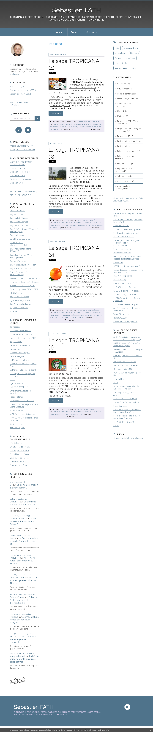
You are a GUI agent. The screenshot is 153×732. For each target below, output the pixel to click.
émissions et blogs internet (82, 87)
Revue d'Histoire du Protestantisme (25, 278)
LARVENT (14, 501)
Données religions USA (123, 369)
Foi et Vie (13, 311)
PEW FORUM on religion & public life (127, 374)
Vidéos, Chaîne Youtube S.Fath (22, 149)
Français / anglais (17, 86)
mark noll (64, 127)
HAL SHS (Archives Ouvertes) (125, 365)
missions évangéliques (78, 225)
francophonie (120, 53)
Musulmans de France (19, 458)
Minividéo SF (122, 116)
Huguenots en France (19, 307)
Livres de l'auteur (124, 111)
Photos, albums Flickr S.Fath (21, 146)
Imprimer (96, 129)
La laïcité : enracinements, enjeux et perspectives (23, 639)
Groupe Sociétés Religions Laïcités (128, 438)
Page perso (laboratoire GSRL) (23, 90)
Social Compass (120, 406)
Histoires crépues (17, 427)
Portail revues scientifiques (124, 361)
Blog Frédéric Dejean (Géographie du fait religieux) (24, 230)
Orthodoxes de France (19, 461)
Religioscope (15, 327)
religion (134, 68)
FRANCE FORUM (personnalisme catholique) (24, 419)
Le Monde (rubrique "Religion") (23, 370)
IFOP (115, 382)
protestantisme (130, 48)
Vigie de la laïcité (16, 383)
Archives (75, 32)
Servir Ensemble (16, 424)
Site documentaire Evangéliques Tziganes (23, 364)
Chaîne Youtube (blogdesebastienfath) (19, 243)
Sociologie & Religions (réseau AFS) (126, 393)
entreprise (54, 129)
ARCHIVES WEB (16, 183)
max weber (72, 127)
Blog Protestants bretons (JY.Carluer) (20, 250)
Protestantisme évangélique (88, 122)
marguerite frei (17, 656)
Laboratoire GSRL (121, 225)
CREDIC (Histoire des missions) (126, 291)
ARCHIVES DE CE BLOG (20, 172)
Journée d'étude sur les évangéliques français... (24, 620)
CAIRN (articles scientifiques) (22, 179)
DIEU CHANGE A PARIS (123, 236)
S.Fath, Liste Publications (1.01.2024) (20, 103)
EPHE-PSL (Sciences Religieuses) (127, 229)
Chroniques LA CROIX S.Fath (22, 400)
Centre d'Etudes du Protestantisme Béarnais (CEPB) (128, 271)
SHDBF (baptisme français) (125, 287)
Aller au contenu (8, 2)
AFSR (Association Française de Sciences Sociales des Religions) (127, 338)
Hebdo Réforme (16, 397)
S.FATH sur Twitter (17, 175)
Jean (12, 538)
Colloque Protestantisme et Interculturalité (24, 600)
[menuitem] (60, 32)
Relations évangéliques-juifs (128, 151)
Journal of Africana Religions (125, 398)
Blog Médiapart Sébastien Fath (23, 264)
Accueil (60, 32)
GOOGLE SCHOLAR (18, 168)
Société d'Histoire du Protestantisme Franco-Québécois (127, 410)
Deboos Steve (17, 597)
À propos (91, 32)
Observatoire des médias (20, 330)
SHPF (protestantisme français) (126, 233)
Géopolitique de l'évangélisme (123, 104)
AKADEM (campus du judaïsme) (23, 414)
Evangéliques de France (20, 446)
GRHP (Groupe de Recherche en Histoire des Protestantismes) (127, 257)
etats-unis (94, 124)
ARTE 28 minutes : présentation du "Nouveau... (23, 561)
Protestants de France (19, 465)
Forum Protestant (17, 410)
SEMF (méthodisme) (122, 249)
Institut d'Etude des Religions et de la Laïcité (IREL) (127, 220)
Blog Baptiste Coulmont (20, 218)
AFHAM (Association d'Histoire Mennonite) (126, 309)
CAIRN (116, 425)
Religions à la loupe (125, 163)
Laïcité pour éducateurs (20, 345)
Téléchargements (124, 176)
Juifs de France (16, 443)
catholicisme (130, 58)
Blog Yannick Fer (17, 214)
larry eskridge (84, 127)
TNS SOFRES (119, 379)
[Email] (28, 130)
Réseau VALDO (120, 317)
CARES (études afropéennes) (125, 321)
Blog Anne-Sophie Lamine (20, 304)
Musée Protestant (17, 210)
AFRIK (12, 379)
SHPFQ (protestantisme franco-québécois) (126, 299)
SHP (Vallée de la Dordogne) (125, 304)
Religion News (16, 341)
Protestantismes (124, 146)
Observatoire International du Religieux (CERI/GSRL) (128, 199)
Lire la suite (14, 74)
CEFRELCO (118, 262)
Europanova (15, 349)
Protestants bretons (122, 252)
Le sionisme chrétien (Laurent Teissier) (23, 521)
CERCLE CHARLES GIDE (20, 239)
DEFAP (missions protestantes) (126, 266)
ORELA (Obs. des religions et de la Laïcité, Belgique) (24, 405)
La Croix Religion (17, 356)
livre (116, 63)
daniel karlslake (56, 318)
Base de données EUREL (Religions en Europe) (128, 350)
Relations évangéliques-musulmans (126, 157)
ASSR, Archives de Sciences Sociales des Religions (126, 344)
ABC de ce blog (123, 83)
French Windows (17, 235)
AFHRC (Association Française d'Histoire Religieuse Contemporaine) (126, 243)
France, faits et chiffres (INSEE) (23, 338)
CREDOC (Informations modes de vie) (127, 356)
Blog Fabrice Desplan (19, 221)
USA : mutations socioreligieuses (123, 187)
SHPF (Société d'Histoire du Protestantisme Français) (127, 417)
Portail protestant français (21, 334)
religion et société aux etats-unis (67, 124)
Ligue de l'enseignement (20, 300)
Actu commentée (124, 88)
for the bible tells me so (73, 318)
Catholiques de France (19, 450)
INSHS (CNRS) (119, 279)
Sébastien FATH (76, 10)
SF (11, 485)
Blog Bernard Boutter (19, 225)
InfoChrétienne (16, 293)
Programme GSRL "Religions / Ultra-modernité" (128, 129)
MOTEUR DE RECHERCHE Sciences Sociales (21, 163)
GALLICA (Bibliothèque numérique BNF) (127, 214)
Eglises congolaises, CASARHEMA (24, 289)
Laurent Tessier (17, 518)
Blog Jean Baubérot (18, 261)
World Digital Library (121, 314)
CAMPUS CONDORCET (123, 276)
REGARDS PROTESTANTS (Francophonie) (21, 256)
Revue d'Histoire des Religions (126, 402)
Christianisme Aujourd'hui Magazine (20, 392)
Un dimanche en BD (125, 181)
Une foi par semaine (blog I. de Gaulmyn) (22, 374)
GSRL (124, 63)
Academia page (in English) (21, 94)
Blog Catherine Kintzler (19, 296)
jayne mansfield (85, 315)
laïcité (117, 48)
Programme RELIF (125, 136)
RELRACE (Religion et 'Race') (125, 294)
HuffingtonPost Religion (20, 352)
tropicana (85, 124)
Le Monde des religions (20, 360)
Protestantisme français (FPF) (22, 285)
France (118, 58)
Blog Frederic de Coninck (20, 268)
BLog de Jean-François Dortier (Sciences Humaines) (126, 387)
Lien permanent (58, 122)
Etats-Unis (134, 53)
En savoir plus (104, 730)
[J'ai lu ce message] (151, 730)
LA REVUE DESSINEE (18, 387)
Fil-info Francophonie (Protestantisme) (19, 273)
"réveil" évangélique (60, 105)
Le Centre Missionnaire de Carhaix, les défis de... (24, 541)
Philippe (14, 617)
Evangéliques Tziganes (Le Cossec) (24, 282)
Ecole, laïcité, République (127, 98)
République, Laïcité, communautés (124, 169)
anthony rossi (95, 223)
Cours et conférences (126, 93)
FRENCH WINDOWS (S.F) (20, 195)
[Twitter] (18, 130)
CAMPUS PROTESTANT (123, 283)
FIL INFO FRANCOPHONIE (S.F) (23, 191)
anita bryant (98, 315)
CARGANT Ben (17, 577)
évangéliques (95, 127)
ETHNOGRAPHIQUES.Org (124, 422)
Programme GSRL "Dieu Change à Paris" (126, 122)
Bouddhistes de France (19, 454)
